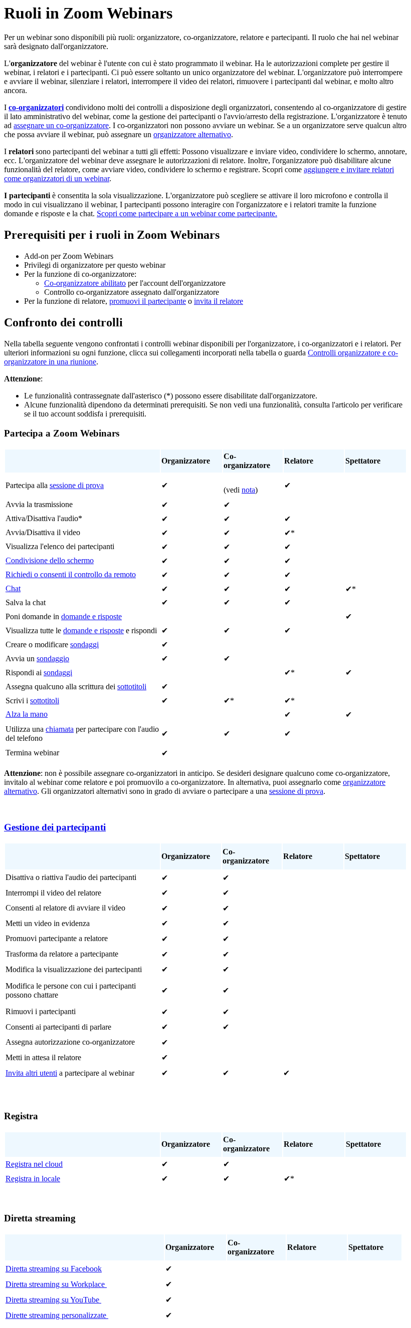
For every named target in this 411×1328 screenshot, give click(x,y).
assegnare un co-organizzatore (61, 125)
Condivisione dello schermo (50, 560)
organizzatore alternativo (192, 134)
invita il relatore (218, 301)
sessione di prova (77, 485)
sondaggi (84, 644)
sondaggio (53, 658)
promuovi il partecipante (147, 301)
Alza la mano (27, 714)
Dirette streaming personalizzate (57, 1315)
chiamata (60, 729)
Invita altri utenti (31, 1073)
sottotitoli (131, 686)
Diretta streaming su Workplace (56, 1284)
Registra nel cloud (34, 1164)
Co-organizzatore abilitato (85, 283)
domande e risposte (91, 616)
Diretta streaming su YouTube (53, 1299)
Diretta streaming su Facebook (54, 1268)
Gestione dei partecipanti (55, 827)
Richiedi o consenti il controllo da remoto (71, 574)
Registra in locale (33, 1178)
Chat (13, 588)
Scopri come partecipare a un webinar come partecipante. (187, 213)
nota (248, 490)
